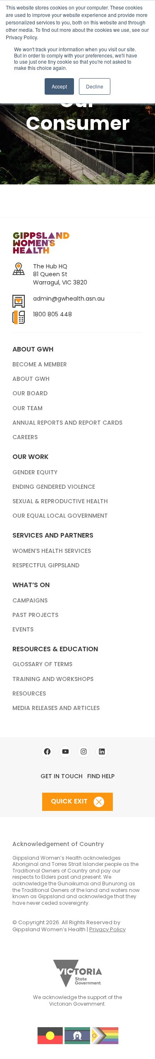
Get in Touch (62, 776)
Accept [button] (59, 86)
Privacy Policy (107, 929)
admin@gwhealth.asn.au (69, 298)
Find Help (100, 776)
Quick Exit (70, 801)
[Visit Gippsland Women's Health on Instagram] (83, 752)
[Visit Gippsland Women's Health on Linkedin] (101, 752)
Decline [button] (94, 86)
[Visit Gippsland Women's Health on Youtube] (65, 752)
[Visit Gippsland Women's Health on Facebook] (47, 752)
